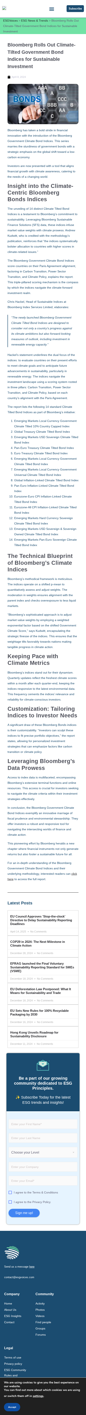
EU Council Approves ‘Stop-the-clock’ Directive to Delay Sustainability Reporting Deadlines (41, 920)
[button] (52, 9)
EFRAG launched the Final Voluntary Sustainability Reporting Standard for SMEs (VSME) (42, 967)
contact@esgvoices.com (19, 1277)
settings (38, 1396)
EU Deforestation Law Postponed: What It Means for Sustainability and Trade (40, 991)
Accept (12, 1407)
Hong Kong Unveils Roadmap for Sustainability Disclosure (34, 1034)
